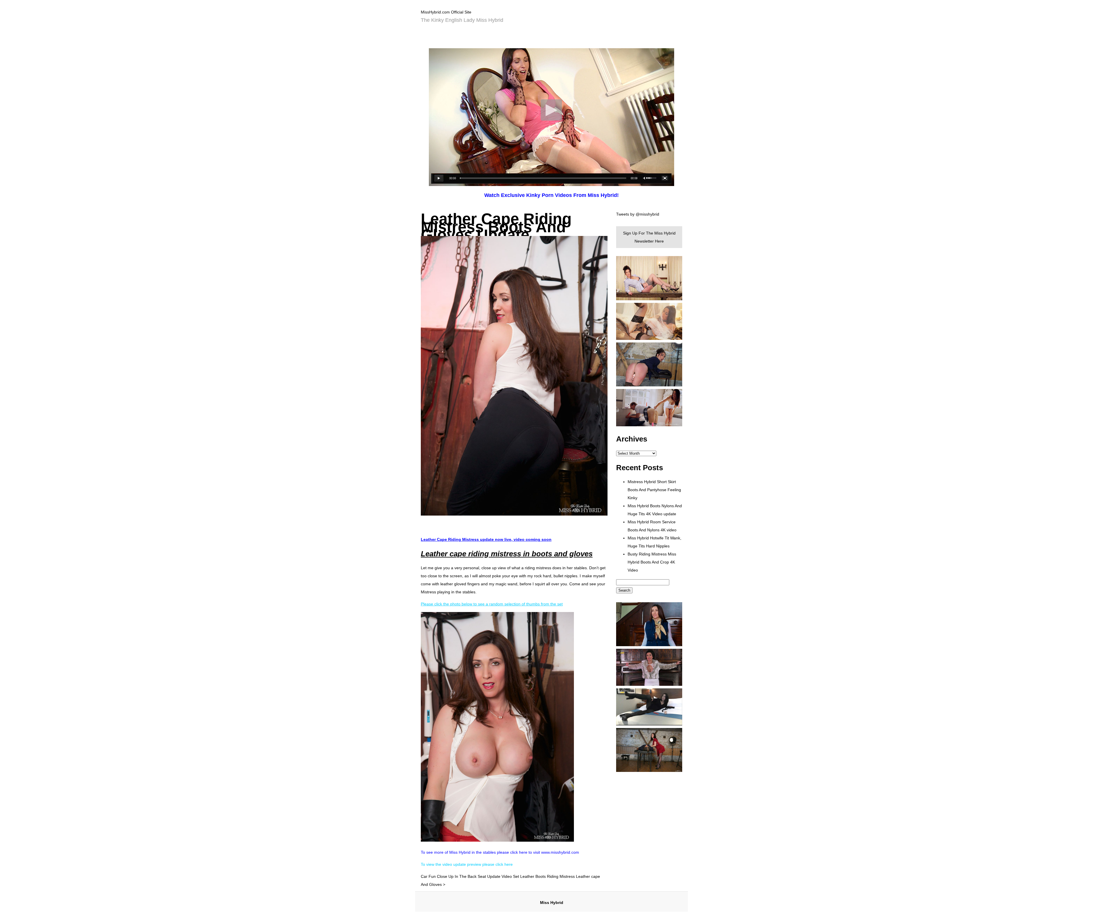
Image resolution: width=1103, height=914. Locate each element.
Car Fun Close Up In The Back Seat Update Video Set (470, 876)
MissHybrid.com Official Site (446, 12)
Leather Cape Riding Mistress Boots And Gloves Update (496, 226)
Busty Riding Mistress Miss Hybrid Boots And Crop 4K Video (652, 562)
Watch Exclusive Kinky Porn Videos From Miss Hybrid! (551, 195)
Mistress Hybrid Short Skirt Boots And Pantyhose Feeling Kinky (654, 489)
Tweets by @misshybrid (637, 214)
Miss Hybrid (551, 902)
